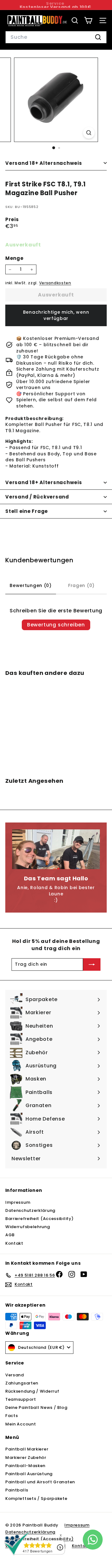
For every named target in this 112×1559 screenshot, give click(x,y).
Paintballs (16, 1490)
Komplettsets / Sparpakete (36, 1498)
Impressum (17, 1202)
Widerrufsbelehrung (27, 1227)
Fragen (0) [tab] (81, 585)
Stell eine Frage (26, 511)
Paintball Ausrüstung (29, 1474)
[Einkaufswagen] (88, 20)
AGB (10, 1235)
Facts (11, 1416)
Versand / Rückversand (37, 497)
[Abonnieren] (91, 964)
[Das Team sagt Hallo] (56, 849)
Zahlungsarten (21, 1383)
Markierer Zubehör (25, 1457)
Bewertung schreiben (56, 624)
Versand (14, 1375)
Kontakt (14, 1243)
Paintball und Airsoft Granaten (40, 1482)
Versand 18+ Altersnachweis (43, 163)
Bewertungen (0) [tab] (31, 585)
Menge (14, 258)
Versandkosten (55, 283)
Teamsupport (20, 1399)
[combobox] (56, 37)
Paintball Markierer (26, 1449)
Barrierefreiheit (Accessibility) (39, 1219)
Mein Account (20, 1424)
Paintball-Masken (25, 1466)
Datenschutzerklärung (30, 1210)
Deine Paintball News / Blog (36, 1407)
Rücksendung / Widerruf (32, 1391)
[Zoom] (89, 133)
